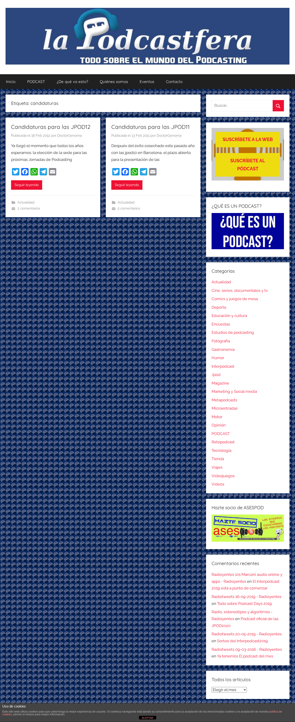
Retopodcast (223, 442)
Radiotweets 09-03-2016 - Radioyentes (247, 649)
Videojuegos (223, 475)
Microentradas (225, 408)
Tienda (218, 458)
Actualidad (26, 202)
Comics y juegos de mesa (235, 298)
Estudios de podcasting (233, 332)
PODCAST (36, 81)
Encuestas (221, 324)
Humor (218, 357)
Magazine (220, 383)
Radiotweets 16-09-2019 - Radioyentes (246, 596)
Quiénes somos (114, 81)
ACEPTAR (147, 717)
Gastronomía (223, 349)
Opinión (219, 425)
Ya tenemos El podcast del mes (245, 656)
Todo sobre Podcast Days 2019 (244, 603)
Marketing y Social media (234, 391)
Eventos (147, 81)
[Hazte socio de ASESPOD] (248, 528)
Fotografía (221, 341)
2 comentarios (29, 208)
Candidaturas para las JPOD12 (50, 126)
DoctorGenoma (69, 135)
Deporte (219, 307)
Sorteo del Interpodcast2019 (242, 641)
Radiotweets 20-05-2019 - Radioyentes (247, 634)
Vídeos (218, 484)
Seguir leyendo (27, 185)
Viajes (217, 467)
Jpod (216, 374)
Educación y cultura (229, 315)
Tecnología (221, 450)
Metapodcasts (224, 400)
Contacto (174, 81)
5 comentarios (129, 208)
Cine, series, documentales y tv (240, 290)
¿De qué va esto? (72, 81)
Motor (217, 416)
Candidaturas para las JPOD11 (150, 126)
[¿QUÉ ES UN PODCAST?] (248, 231)
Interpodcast (223, 366)
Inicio (10, 81)
